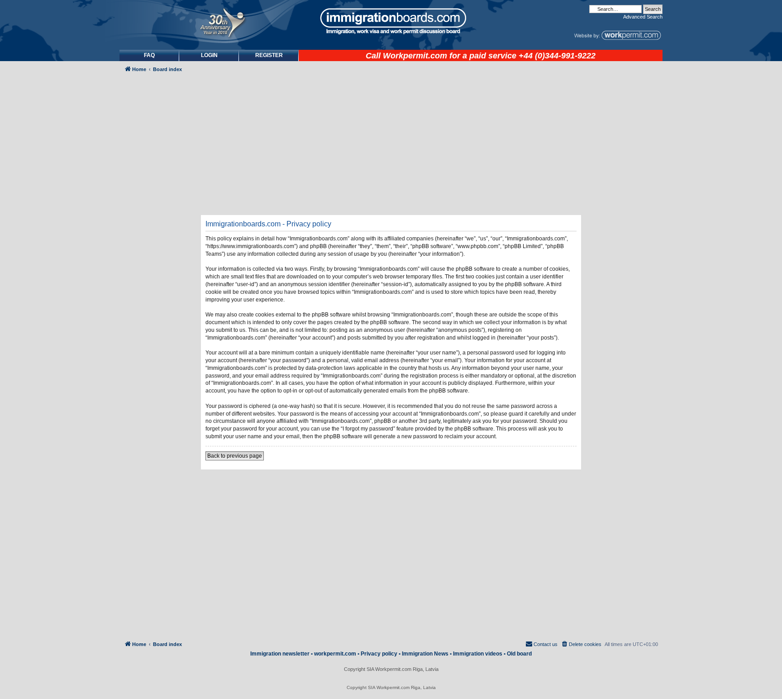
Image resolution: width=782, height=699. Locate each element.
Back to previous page (234, 456)
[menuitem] (209, 55)
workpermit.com (335, 654)
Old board (519, 654)
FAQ (149, 55)
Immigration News (425, 654)
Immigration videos (477, 654)
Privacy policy (379, 654)
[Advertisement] (157, 319)
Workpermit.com (415, 55)
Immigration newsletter (280, 654)
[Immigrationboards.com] (391, 21)
